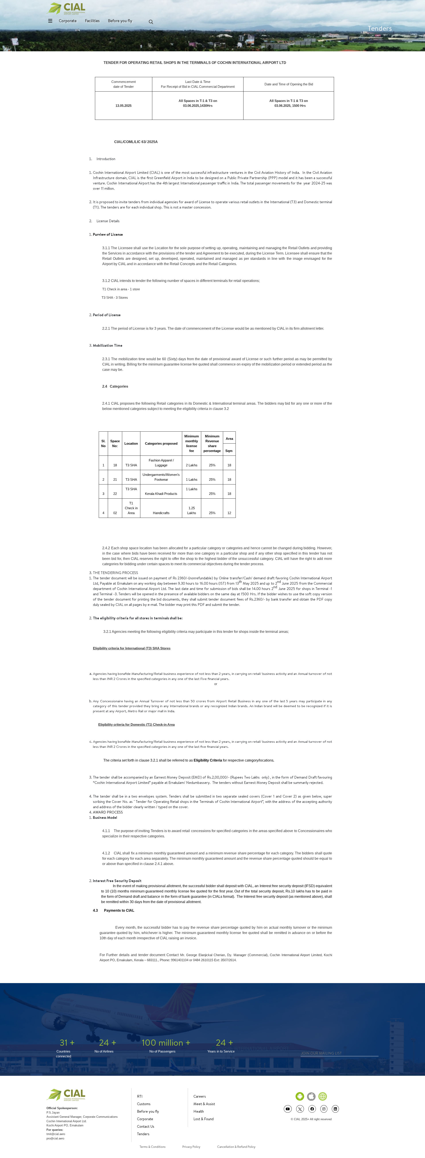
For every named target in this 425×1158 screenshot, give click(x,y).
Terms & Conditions (153, 1147)
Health (198, 1111)
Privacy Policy (191, 1147)
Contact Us (145, 1126)
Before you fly (120, 20)
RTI (140, 1096)
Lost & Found (203, 1118)
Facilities (92, 20)
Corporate (68, 20)
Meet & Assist (204, 1103)
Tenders (143, 1133)
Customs (144, 1103)
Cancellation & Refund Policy (236, 1147)
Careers (199, 1096)
